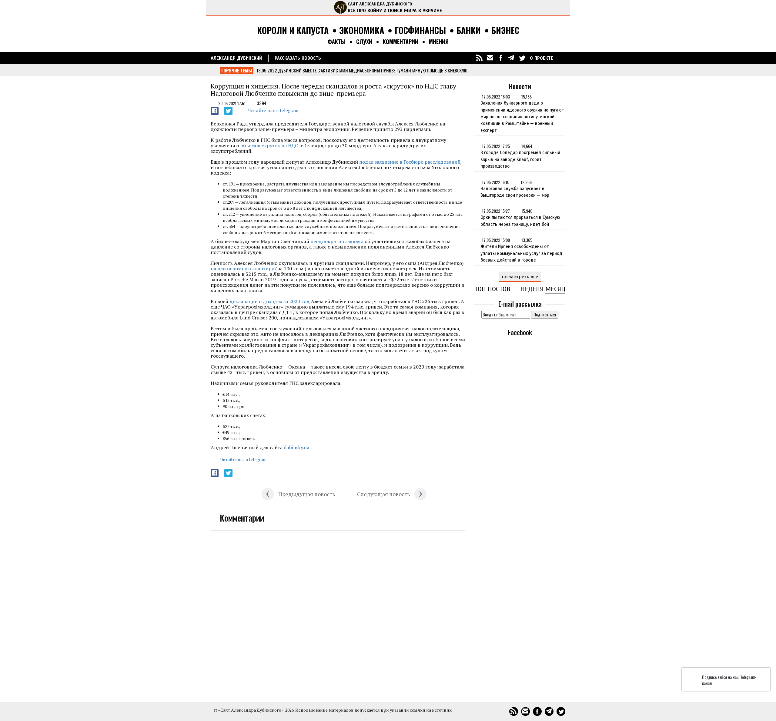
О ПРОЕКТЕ (541, 58)
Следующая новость (383, 494)
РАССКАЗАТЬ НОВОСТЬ (298, 58)
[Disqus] (338, 612)
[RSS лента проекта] (479, 58)
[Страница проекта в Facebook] (500, 58)
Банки (469, 30)
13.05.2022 (266, 70)
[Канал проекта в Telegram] (511, 58)
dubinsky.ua (296, 447)
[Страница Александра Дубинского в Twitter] (522, 58)
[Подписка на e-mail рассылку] (490, 58)
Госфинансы (420, 30)
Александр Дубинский (236, 58)
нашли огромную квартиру (242, 268)
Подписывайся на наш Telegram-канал (729, 680)
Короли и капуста (293, 30)
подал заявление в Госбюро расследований (409, 162)
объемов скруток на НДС (269, 145)
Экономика (361, 30)
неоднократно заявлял (336, 241)
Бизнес (505, 30)
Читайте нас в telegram (273, 110)
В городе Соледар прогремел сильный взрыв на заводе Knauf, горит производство (520, 159)
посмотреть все (520, 276)
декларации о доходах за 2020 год (269, 301)
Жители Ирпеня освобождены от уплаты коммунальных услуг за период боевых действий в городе (521, 253)
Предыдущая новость (306, 494)
